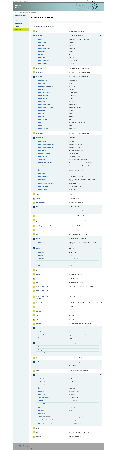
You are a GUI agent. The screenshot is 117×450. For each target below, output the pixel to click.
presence (42, 51)
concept (42, 252)
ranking (42, 116)
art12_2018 (39, 68)
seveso (38, 370)
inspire (38, 307)
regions (42, 350)
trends (41, 125)
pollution (42, 101)
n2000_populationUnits (46, 162)
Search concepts (50, 26)
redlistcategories (44, 186)
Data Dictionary (26, 12)
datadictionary (40, 202)
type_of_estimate (44, 60)
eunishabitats (43, 156)
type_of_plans (43, 63)
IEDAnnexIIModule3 (42, 291)
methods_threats (44, 95)
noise (37, 357)
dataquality (43, 150)
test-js (41, 400)
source (42, 258)
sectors (42, 338)
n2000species (43, 179)
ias (37, 278)
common (38, 198)
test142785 (42, 403)
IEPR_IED (39, 302)
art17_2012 (39, 76)
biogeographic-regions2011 (47, 147)
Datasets (16, 18)
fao (37, 234)
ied (37, 282)
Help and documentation (20, 15)
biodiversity (39, 137)
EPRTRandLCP (40, 220)
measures (42, 89)
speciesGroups (44, 353)
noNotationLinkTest (45, 397)
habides (38, 274)
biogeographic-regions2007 (47, 144)
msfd (37, 343)
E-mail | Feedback (19, 445)
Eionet (21, 12)
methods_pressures (45, 92)
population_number (45, 48)
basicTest (42, 378)
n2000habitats (43, 170)
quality (42, 113)
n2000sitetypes (44, 176)
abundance (43, 141)
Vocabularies (17, 29)
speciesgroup (43, 189)
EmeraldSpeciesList (45, 153)
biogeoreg (42, 83)
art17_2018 (39, 133)
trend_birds (43, 57)
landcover (39, 311)
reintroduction (43, 119)
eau (41, 388)
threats (42, 122)
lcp (37, 327)
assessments (43, 80)
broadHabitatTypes (44, 347)
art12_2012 (39, 35)
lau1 (37, 315)
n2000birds (43, 165)
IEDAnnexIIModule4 (42, 297)
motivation (43, 159)
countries (42, 242)
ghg (37, 270)
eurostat (38, 230)
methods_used (44, 98)
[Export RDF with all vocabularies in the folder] (100, 35)
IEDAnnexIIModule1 (42, 287)
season (42, 54)
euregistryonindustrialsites (44, 226)
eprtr (37, 216)
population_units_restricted (47, 107)
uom (37, 428)
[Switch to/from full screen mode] (95, 1)
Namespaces (17, 34)
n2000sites (42, 173)
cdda (37, 194)
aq (36, 31)
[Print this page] (92, 1)
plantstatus (43, 334)
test (37, 375)
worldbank (39, 436)
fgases (38, 238)
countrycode (43, 39)
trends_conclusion (44, 128)
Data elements (18, 23)
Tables (16, 20)
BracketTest (43, 381)
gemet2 (38, 248)
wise (37, 432)
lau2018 (38, 323)
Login (89, 1)
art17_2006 (39, 72)
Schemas (16, 26)
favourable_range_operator (46, 86)
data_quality (43, 42)
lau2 (37, 319)
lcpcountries (43, 331)
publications (39, 362)
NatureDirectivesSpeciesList (47, 183)
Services (16, 32)
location (42, 45)
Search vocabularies (38, 26)
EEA (21, 1)
